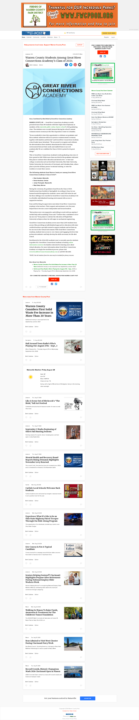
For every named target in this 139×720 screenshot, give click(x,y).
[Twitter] (70, 64)
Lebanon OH (29, 54)
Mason (27, 607)
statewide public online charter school (52, 127)
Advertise (50, 37)
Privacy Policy (73, 718)
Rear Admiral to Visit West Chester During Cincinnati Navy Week (41, 642)
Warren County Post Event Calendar (102, 90)
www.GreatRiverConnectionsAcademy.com (43, 252)
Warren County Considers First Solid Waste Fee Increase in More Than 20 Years (39, 311)
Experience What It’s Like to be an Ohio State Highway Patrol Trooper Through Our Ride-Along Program (41, 518)
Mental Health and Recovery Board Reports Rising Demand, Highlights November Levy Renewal (42, 459)
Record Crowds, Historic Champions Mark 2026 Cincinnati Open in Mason (42, 670)
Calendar (29, 37)
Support (79, 45)
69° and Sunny (70, 33)
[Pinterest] (75, 64)
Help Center (73, 711)
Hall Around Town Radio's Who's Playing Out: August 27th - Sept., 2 (41, 344)
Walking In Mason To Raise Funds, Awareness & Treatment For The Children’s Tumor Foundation (41, 612)
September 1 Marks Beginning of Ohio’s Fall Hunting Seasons (40, 430)
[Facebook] (66, 64)
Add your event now (102, 153)
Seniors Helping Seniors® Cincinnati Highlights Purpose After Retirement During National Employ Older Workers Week (42, 578)
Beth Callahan (34, 65)
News (23, 37)
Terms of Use (65, 718)
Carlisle (27, 484)
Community (36, 37)
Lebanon (27, 302)
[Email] (79, 64)
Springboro (28, 340)
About (55, 37)
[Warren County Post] (36, 33)
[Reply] (31, 287)
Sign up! (54, 279)
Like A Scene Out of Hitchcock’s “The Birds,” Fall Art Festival (42, 402)
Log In (113, 37)
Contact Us (66, 711)
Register (106, 37)
